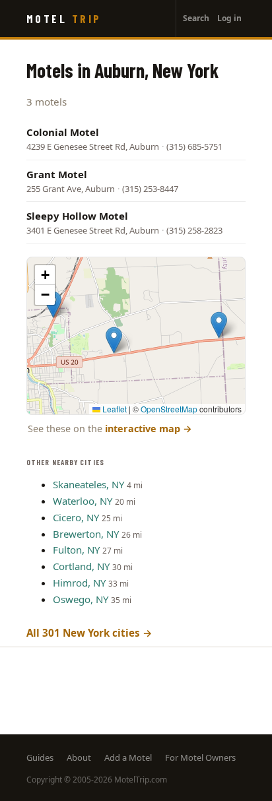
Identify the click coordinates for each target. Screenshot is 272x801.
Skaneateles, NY (88, 484)
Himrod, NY (79, 582)
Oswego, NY (80, 599)
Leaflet (113, 408)
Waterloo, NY (82, 500)
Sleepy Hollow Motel (77, 215)
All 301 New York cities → (89, 632)
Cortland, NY (81, 566)
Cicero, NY (76, 517)
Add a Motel (128, 757)
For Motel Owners (200, 757)
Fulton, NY (76, 549)
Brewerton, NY (86, 533)
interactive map (148, 428)
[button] (219, 324)
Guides (39, 757)
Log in (229, 18)
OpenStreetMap (169, 408)
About (79, 757)
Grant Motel (56, 174)
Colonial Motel (62, 132)
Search (196, 18)
